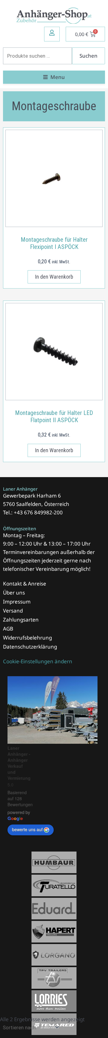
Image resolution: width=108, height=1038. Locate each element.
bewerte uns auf (27, 829)
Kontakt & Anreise (24, 583)
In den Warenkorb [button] (54, 277)
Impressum (17, 601)
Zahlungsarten (21, 619)
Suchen (89, 55)
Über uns (14, 592)
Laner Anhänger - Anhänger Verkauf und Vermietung (19, 763)
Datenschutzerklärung (30, 646)
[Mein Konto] (52, 33)
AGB (8, 628)
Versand (13, 610)
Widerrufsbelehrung (27, 637)
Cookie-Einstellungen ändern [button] (37, 661)
